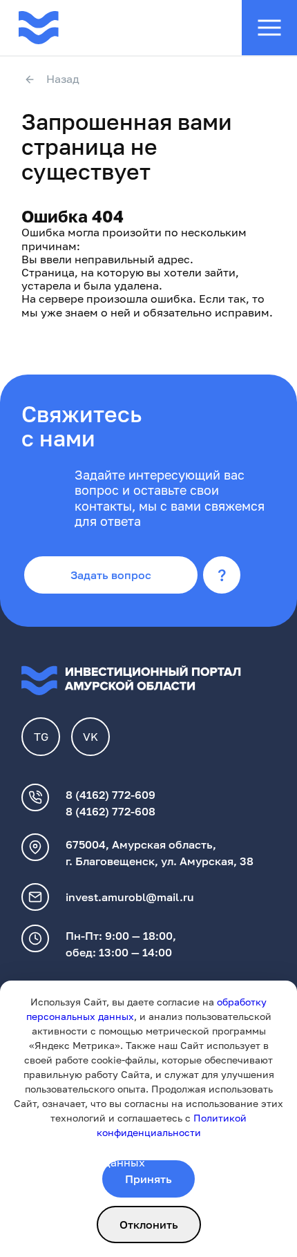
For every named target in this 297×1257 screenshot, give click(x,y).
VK (90, 737)
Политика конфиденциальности (109, 1146)
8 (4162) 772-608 (110, 811)
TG (41, 737)
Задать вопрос (110, 575)
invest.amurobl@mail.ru (130, 897)
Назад (62, 79)
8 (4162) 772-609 (110, 795)
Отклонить (148, 1224)
